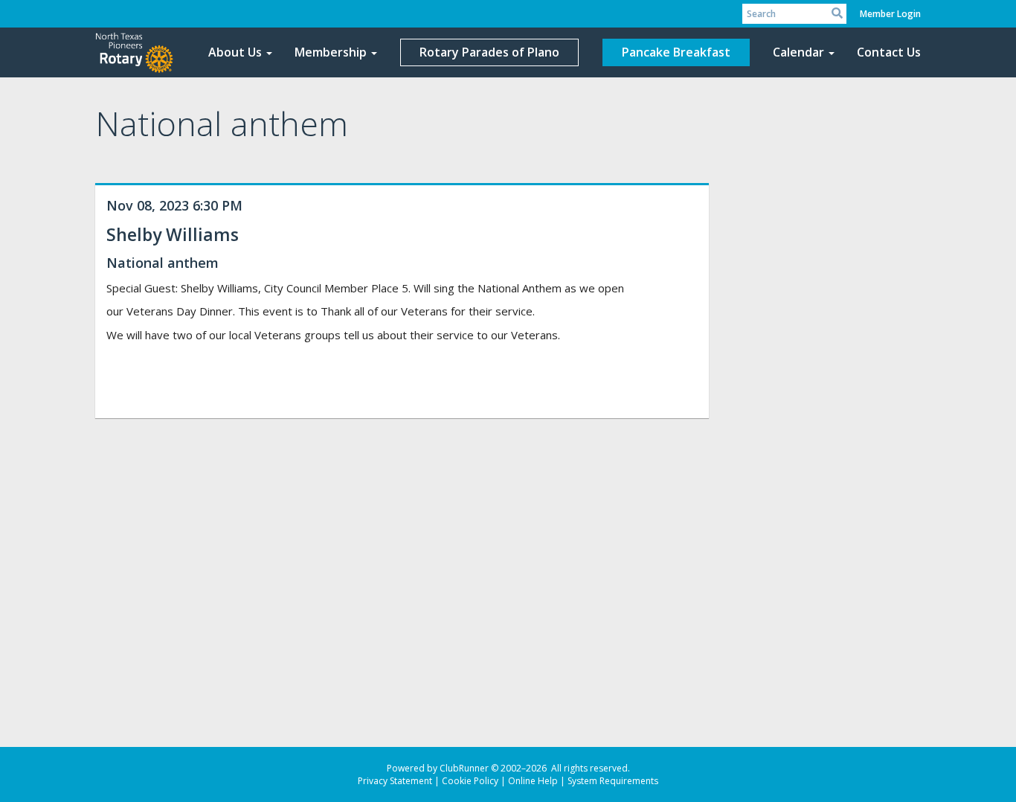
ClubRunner (464, 768)
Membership (331, 52)
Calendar (798, 52)
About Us (235, 52)
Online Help (533, 780)
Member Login (890, 13)
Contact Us (889, 52)
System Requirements (613, 780)
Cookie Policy (470, 780)
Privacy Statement (395, 780)
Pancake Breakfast (676, 52)
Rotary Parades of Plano (489, 52)
